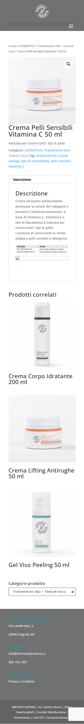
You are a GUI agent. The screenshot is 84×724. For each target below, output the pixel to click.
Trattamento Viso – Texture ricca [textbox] (42, 591)
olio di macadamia (35, 161)
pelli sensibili (61, 161)
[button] (69, 64)
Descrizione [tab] (22, 179)
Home (13, 46)
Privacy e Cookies (21, 681)
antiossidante (46, 155)
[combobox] (42, 592)
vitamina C (16, 166)
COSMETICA (27, 46)
